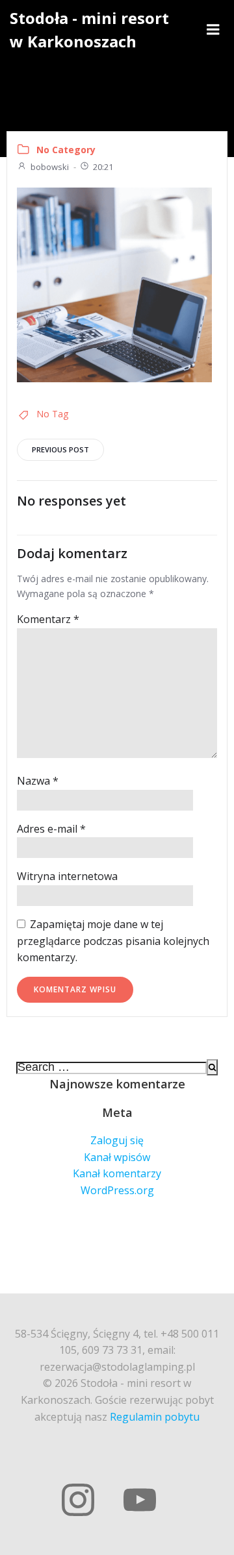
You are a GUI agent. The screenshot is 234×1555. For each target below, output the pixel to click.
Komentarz (48, 619)
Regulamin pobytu (155, 1417)
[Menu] (213, 30)
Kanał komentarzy (117, 1173)
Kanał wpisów (117, 1157)
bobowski (50, 167)
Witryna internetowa (67, 876)
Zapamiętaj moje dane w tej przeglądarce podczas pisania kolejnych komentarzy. (113, 940)
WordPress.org (117, 1190)
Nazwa (37, 781)
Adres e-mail (51, 829)
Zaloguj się (117, 1140)
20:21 (103, 167)
